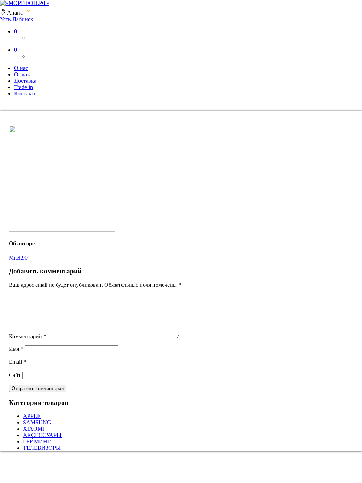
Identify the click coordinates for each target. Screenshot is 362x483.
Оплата (23, 74)
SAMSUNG (37, 422)
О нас (21, 68)
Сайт (15, 375)
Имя (16, 349)
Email (17, 362)
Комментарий (27, 336)
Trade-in (23, 87)
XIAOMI (33, 429)
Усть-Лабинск (16, 19)
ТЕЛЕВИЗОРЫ (42, 448)
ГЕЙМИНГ (37, 441)
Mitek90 (18, 258)
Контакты (26, 94)
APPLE (32, 416)
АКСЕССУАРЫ (42, 435)
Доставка (25, 81)
